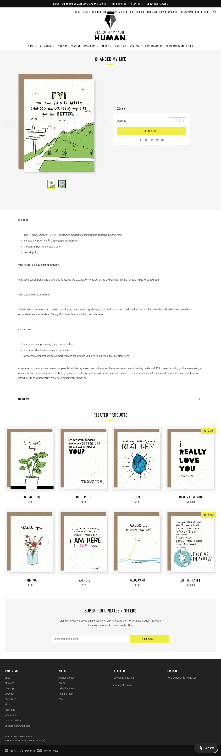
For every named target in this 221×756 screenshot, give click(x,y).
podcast (75, 46)
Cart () (146, 11)
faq (61, 699)
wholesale (136, 46)
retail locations (67, 688)
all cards (45, 46)
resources (89, 46)
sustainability (66, 677)
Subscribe (147, 638)
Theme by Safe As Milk (15, 740)
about (105, 46)
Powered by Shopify (36, 740)
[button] (51, 184)
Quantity (121, 120)
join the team (66, 693)
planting (62, 46)
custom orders (153, 46)
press (62, 683)
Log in (76, 11)
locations (121, 46)
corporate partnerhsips (179, 46)
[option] (56, 123)
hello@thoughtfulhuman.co (72, 378)
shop (31, 46)
